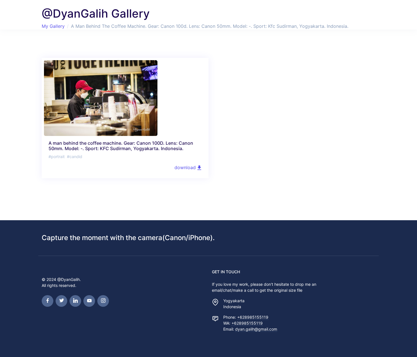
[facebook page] (47, 301)
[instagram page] (103, 301)
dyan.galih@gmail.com (256, 329)
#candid (74, 156)
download (185, 167)
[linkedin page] (75, 301)
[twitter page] (61, 301)
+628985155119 (252, 317)
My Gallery (53, 26)
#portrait (57, 156)
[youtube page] (89, 301)
